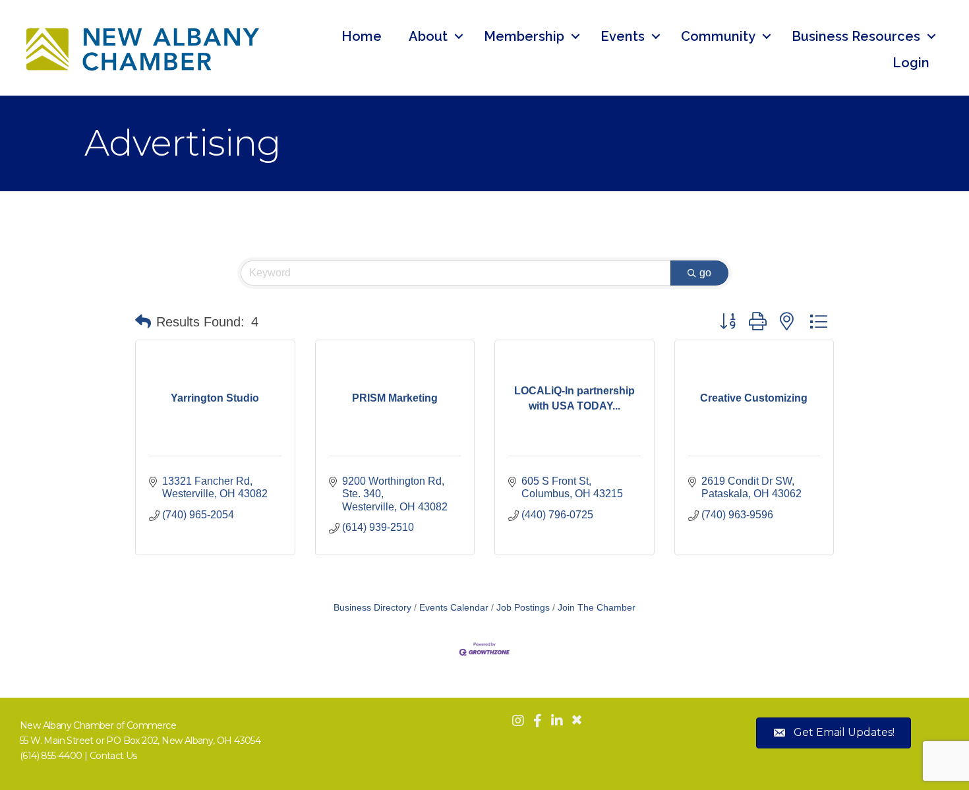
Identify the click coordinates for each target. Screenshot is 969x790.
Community (718, 36)
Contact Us (113, 756)
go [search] (705, 272)
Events (623, 36)
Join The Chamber (596, 608)
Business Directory (372, 608)
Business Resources (856, 36)
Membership (524, 36)
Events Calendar (453, 608)
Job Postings (523, 608)
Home (361, 36)
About (428, 36)
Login (911, 63)
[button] (143, 322)
